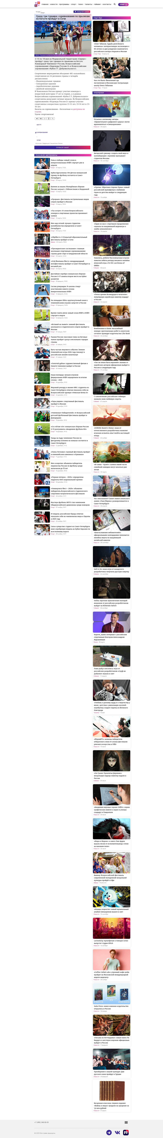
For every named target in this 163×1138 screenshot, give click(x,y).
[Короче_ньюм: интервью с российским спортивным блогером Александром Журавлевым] (111, 622)
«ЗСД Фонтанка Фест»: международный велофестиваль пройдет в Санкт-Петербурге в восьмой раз (70, 263)
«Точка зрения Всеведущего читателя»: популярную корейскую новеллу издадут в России (111, 297)
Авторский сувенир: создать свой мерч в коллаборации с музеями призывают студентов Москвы (111, 155)
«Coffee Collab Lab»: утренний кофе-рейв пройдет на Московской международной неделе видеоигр (111, 974)
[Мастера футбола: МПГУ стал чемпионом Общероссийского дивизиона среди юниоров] (42, 504)
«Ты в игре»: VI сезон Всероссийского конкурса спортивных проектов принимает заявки (69, 213)
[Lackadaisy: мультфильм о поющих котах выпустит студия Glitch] (111, 928)
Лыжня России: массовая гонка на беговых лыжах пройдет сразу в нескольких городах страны (69, 339)
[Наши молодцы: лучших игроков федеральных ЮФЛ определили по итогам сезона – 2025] (42, 378)
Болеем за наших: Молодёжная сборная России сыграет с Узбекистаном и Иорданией (70, 188)
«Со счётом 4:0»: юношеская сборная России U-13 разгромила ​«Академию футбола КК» (70, 428)
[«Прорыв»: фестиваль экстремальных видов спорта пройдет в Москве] (42, 201)
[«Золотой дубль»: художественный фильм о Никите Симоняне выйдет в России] (42, 365)
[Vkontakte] (41, 118)
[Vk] (117, 1132)
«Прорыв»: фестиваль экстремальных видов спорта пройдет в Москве (70, 200)
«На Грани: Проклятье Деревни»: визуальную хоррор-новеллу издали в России (110, 775)
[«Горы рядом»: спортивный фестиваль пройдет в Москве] (42, 403)
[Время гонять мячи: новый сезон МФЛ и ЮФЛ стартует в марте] (42, 315)
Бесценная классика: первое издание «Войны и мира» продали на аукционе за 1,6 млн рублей (111, 1105)
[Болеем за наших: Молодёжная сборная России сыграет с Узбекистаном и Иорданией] (42, 188)
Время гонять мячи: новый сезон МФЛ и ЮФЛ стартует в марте (70, 314)
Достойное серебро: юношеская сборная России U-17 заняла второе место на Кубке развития (68, 276)
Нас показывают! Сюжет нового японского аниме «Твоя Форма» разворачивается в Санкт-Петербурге (112, 501)
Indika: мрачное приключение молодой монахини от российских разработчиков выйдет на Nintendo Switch (111, 603)
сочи (38, 140)
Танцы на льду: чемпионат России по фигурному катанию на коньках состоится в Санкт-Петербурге (69, 440)
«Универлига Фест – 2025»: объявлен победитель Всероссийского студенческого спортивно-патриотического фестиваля (69, 491)
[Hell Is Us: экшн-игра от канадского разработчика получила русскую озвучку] (111, 556)
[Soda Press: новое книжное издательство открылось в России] (111, 993)
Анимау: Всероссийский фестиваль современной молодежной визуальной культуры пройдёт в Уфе (110, 877)
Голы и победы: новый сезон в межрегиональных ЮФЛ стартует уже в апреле (67, 162)
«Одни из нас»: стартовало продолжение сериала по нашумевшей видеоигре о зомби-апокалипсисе (111, 226)
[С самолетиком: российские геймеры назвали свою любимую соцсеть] (111, 384)
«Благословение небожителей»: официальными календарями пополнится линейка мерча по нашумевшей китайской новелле (111, 536)
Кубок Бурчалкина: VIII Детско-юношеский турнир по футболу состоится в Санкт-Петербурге (69, 175)
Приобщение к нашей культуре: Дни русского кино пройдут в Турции (109, 1073)
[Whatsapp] (45, 118)
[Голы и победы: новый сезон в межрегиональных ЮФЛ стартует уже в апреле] (42, 163)
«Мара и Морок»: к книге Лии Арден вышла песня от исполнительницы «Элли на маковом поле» (111, 843)
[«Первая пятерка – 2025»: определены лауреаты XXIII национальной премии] (42, 479)
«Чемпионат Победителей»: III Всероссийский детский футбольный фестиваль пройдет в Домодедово (70, 415)
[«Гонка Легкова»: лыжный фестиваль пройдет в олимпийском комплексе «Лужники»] (42, 453)
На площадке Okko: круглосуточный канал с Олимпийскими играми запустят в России (69, 301)
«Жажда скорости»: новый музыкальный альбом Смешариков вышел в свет (111, 910)
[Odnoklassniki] (49, 118)
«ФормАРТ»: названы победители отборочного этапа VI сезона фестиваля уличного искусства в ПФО (110, 741)
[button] (126, 1122)
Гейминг (97, 4)
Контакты (107, 4)
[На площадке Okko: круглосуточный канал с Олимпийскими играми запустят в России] (42, 302)
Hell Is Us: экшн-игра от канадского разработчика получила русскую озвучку (111, 570)
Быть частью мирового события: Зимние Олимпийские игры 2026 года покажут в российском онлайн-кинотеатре (68, 352)
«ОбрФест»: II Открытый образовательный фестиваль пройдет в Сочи (69, 238)
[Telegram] (37, 118)
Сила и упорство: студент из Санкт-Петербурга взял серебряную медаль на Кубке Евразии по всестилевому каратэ (70, 529)
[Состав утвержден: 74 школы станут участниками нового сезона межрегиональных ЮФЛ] (42, 289)
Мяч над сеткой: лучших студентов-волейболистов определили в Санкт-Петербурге (66, 225)
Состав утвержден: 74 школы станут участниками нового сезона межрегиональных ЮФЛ (65, 289)
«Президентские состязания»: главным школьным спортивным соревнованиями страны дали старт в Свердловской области (69, 251)
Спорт (73, 4)
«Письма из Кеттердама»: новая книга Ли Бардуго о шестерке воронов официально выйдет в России (111, 1040)
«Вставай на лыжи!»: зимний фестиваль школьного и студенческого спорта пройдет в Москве (70, 327)
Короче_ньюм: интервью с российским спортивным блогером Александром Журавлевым (110, 637)
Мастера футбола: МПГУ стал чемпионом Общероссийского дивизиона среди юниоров (70, 503)
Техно (80, 4)
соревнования (42, 132)
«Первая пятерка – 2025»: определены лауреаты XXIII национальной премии (67, 478)
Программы (64, 4)
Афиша (53, 242)
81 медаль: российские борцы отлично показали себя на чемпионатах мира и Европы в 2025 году (70, 516)
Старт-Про (97, 54)
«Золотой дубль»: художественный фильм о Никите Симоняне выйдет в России (69, 364)
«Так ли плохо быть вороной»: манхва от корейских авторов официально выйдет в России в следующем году (111, 365)
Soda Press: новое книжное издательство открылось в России (111, 1007)
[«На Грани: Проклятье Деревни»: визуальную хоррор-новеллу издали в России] (111, 760)
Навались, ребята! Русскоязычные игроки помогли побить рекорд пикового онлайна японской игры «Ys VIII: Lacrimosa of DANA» (112, 262)
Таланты (88, 4)
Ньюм (96, 642)
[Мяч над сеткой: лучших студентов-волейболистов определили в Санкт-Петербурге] (42, 226)
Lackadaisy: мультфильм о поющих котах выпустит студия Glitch (111, 942)
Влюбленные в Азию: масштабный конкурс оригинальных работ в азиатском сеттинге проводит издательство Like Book (112, 331)
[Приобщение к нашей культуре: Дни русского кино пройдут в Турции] (111, 1059)
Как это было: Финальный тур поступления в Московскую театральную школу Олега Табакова (111, 83)
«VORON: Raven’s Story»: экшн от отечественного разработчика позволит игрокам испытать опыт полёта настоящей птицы (112, 432)
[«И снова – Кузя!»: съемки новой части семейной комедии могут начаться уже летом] (111, 452)
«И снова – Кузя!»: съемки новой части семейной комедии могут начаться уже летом (110, 467)
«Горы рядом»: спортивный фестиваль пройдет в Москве (67, 402)
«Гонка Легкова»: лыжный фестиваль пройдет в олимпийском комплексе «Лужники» (70, 453)
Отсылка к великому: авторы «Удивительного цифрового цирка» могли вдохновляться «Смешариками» (112, 121)
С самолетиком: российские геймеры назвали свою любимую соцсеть (110, 397)
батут (39, 125)
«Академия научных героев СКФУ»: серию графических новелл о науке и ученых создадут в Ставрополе (112, 809)
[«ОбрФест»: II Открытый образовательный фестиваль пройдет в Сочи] (42, 239)
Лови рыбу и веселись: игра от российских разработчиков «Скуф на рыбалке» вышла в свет (110, 671)
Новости (53, 4)
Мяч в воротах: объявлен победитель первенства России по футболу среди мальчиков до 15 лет (66, 465)
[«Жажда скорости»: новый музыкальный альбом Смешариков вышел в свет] (111, 896)
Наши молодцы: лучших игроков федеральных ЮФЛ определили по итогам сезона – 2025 (69, 377)
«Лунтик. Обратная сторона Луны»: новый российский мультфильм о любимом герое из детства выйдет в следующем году (112, 191)
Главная (45, 4)
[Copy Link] (53, 118)
